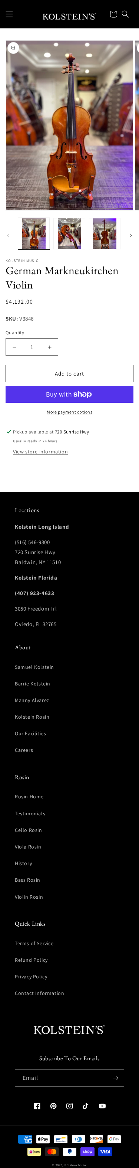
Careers (24, 750)
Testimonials (30, 813)
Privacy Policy (31, 976)
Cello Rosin (28, 830)
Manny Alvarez (32, 700)
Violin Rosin (29, 897)
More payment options (69, 412)
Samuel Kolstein (34, 667)
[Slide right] (131, 235)
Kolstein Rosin (32, 716)
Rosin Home (29, 796)
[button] (9, 14)
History (23, 863)
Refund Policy (31, 960)
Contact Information (39, 993)
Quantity (15, 332)
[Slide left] (8, 235)
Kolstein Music (75, 1165)
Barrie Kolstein (32, 683)
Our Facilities (30, 733)
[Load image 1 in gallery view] (34, 233)
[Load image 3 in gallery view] (104, 233)
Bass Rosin (27, 880)
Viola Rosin (28, 846)
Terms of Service (34, 943)
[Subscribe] (115, 1078)
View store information (40, 451)
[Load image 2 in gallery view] (69, 233)
